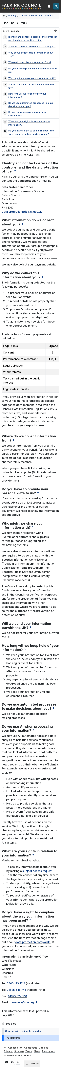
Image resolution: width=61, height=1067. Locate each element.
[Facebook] (12, 1062)
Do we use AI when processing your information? (27, 114)
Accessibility (15, 1047)
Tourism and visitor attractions (36, 15)
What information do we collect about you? (31, 46)
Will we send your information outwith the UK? (31, 86)
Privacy (12, 15)
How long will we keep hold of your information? (27, 95)
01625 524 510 (17, 996)
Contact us (30, 1047)
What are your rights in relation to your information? (29, 123)
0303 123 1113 (16, 983)
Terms (28, 1051)
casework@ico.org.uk (24, 1002)
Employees (48, 1051)
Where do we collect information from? (29, 62)
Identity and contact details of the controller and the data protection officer (32, 38)
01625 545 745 (16, 989)
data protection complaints (33, 942)
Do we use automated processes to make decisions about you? (30, 105)
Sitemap (19, 1051)
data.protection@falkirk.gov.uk (22, 211)
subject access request (37, 871)
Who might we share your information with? (32, 78)
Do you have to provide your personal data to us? (32, 70)
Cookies (43, 1047)
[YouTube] (6, 1062)
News (37, 1051)
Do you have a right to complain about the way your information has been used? (31, 132)
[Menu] (56, 6)
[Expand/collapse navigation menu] (55, 31)
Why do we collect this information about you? (30, 54)
